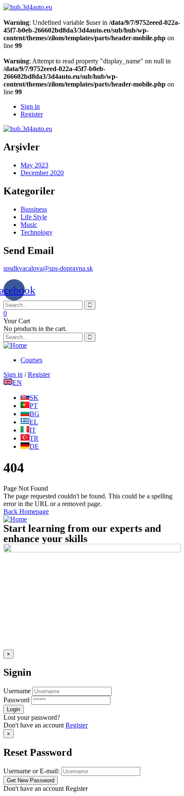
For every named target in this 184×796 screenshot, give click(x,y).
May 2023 (34, 165)
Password (16, 700)
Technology (37, 232)
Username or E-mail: (31, 771)
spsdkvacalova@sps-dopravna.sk (48, 268)
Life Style (34, 217)
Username (17, 691)
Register (76, 725)
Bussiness (34, 209)
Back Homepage (26, 511)
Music (29, 224)
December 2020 (42, 172)
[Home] (15, 345)
